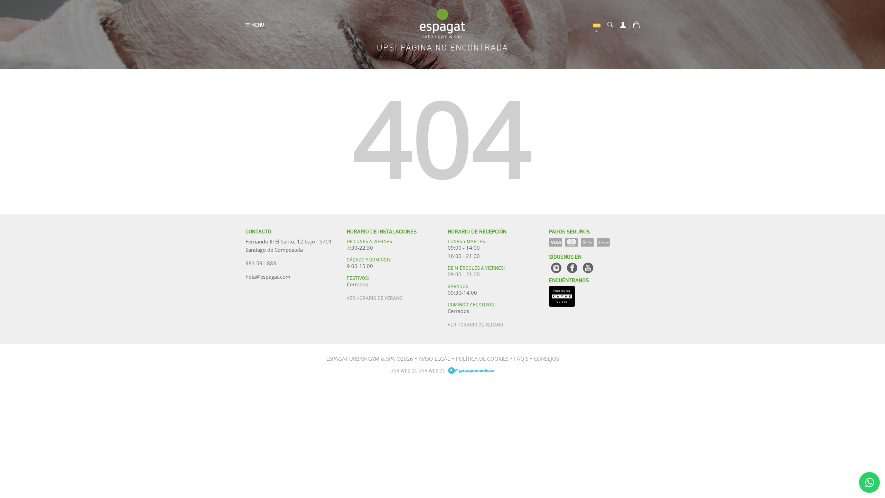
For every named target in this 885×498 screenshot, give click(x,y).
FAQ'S (521, 358)
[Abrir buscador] (610, 24)
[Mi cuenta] (623, 24)
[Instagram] (556, 267)
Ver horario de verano (374, 297)
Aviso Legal (434, 358)
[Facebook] (572, 267)
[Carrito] (636, 24)
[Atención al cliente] (869, 482)
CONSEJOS (546, 358)
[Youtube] (588, 267)
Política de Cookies (482, 358)
